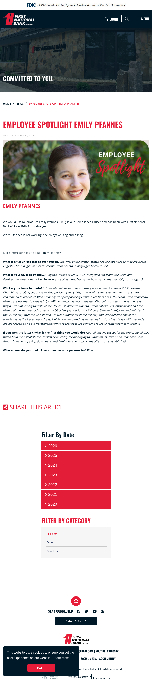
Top (76, 602)
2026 (52, 446)
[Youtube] (95, 611)
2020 (52, 504)
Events (51, 542)
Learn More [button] (61, 658)
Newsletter (53, 551)
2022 (52, 484)
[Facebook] (78, 611)
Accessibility (107, 659)
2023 (52, 475)
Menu (144, 18)
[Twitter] (86, 611)
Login (113, 19)
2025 (52, 455)
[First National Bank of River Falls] (38, 19)
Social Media (89, 659)
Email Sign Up (76, 621)
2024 (52, 465)
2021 (52, 494)
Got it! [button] (41, 668)
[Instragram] (102, 611)
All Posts (52, 533)
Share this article (37, 407)
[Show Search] (126, 19)
